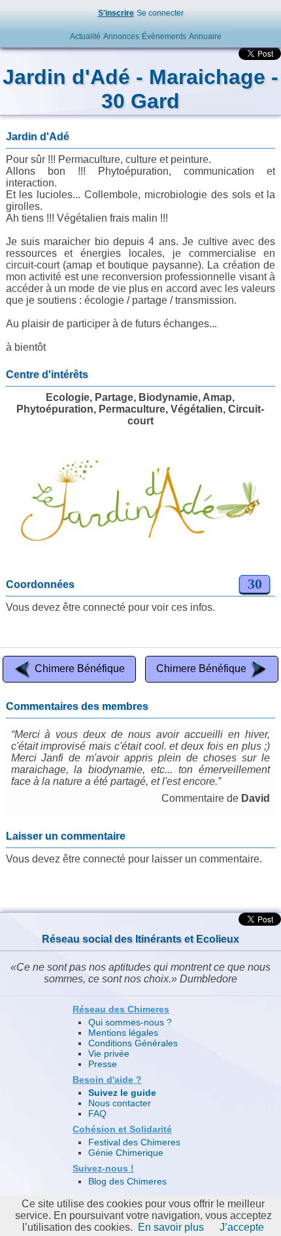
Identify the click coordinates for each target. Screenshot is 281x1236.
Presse (102, 1064)
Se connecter (160, 13)
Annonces (121, 36)
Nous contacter (119, 1103)
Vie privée (108, 1053)
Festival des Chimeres (134, 1142)
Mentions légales (123, 1032)
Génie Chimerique (125, 1152)
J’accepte (242, 1227)
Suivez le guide (122, 1092)
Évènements (164, 36)
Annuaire (205, 36)
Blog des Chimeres (127, 1181)
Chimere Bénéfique (80, 668)
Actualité (85, 36)
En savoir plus (171, 1227)
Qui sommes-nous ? (130, 1022)
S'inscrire (116, 13)
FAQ (97, 1113)
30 (255, 584)
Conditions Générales (133, 1043)
